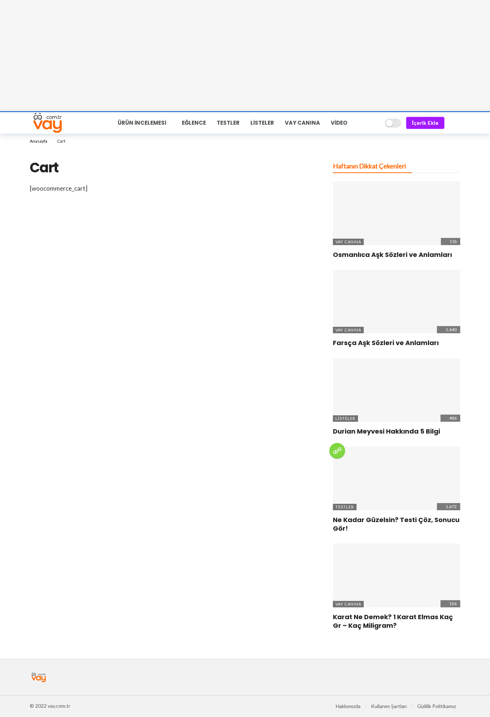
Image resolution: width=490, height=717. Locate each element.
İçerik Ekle (425, 123)
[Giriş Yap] (454, 123)
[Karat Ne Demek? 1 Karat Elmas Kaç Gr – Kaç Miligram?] (396, 575)
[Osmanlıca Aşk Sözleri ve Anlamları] (396, 213)
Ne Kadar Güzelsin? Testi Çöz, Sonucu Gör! (396, 524)
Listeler (345, 418)
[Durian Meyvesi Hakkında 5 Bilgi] (396, 390)
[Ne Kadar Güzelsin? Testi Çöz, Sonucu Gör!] (396, 478)
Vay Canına (348, 241)
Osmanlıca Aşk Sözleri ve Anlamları (392, 254)
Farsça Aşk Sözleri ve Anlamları (386, 342)
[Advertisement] (245, 55)
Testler (344, 507)
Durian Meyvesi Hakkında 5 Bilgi (386, 431)
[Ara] (374, 123)
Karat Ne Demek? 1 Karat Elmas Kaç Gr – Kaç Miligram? (393, 621)
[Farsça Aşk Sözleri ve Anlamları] (396, 302)
